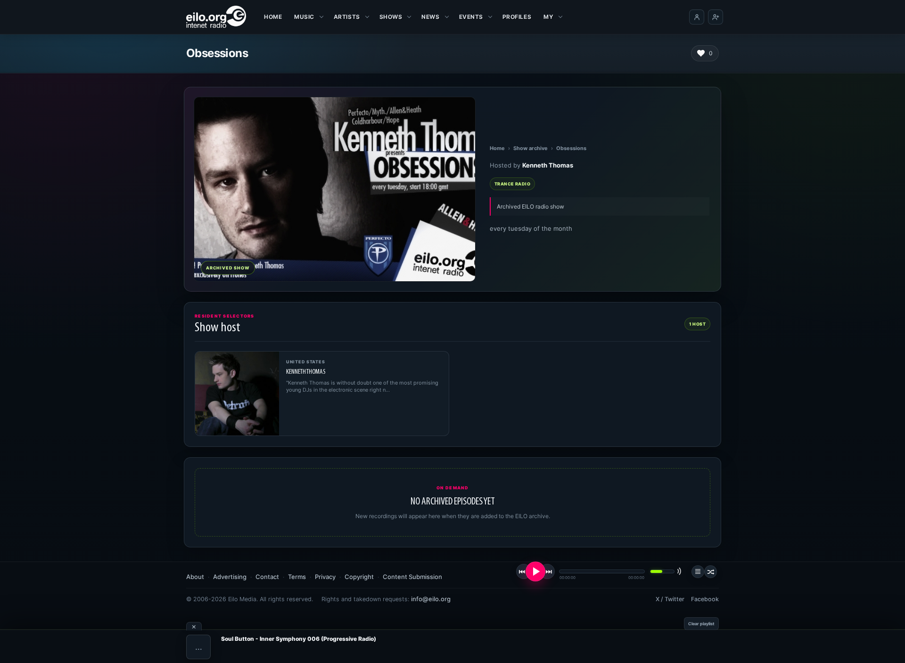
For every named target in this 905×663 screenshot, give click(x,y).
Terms (297, 576)
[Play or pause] (535, 571)
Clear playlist (701, 623)
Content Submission (412, 576)
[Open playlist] (697, 571)
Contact (267, 576)
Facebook (705, 599)
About (195, 576)
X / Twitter (670, 599)
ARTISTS (347, 16)
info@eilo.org (431, 599)
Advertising (230, 576)
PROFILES (516, 16)
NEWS (430, 16)
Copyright (359, 576)
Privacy (325, 576)
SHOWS (391, 16)
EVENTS (471, 16)
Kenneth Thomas (547, 165)
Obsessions (571, 148)
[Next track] (547, 571)
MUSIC (304, 16)
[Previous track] (523, 571)
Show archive (530, 148)
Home (273, 16)
